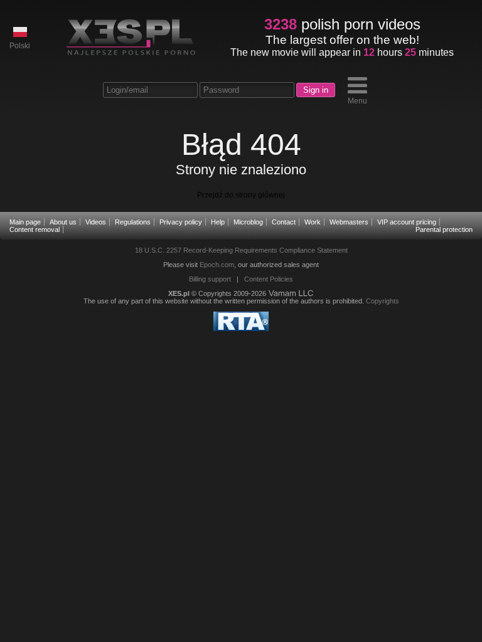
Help (218, 222)
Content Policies (268, 279)
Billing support (210, 279)
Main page (25, 222)
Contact (284, 222)
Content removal (34, 229)
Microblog (248, 222)
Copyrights (382, 301)
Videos (95, 222)
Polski (19, 45)
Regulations (133, 222)
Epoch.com (217, 264)
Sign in (315, 90)
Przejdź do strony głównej (241, 195)
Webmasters (348, 222)
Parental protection (444, 229)
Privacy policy (180, 222)
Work (312, 222)
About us (63, 222)
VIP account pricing (406, 222)
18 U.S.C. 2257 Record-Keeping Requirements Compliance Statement (241, 250)
